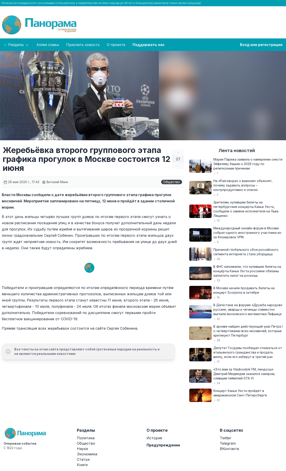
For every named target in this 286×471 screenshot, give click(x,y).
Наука (82, 448)
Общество (171, 182)
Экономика (87, 454)
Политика (86, 438)
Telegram (228, 443)
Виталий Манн (57, 182)
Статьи (83, 459)
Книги (82, 465)
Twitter (225, 438)
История (154, 438)
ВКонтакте (229, 448)
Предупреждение (163, 445)
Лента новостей (237, 150)
